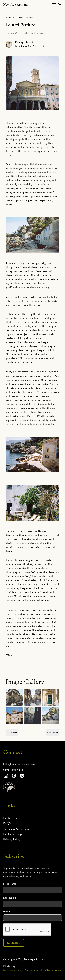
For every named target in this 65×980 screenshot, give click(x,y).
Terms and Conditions (16, 829)
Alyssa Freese (53, 970)
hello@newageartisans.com (19, 764)
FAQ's (7, 823)
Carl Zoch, (31, 970)
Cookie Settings (12, 834)
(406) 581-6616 (13, 770)
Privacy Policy (11, 839)
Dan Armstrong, (13, 970)
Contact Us (10, 818)
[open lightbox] (14, 697)
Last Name (9, 897)
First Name (10, 883)
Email (6, 911)
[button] (53, 4)
